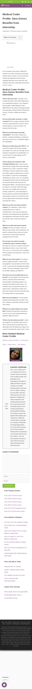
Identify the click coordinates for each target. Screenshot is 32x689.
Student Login (16, 622)
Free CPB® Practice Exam (12, 498)
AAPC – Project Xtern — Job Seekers (14, 344)
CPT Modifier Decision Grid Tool (14, 575)
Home (3, 622)
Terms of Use (23, 622)
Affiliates (10, 622)
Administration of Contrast (12, 566)
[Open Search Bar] (22, 5)
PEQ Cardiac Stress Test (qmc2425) (16, 592)
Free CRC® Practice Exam (13, 505)
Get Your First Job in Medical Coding (16, 522)
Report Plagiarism (25, 623)
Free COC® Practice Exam (13, 495)
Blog (6, 622)
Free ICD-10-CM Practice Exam (14, 511)
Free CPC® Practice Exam (13, 502)
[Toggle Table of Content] (19, 37)
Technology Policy (16, 623)
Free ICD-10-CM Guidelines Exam (15, 508)
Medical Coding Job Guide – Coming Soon (16, 340)
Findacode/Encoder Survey (13, 595)
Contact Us (8, 623)
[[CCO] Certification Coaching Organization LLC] (5, 5)
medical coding (7, 85)
